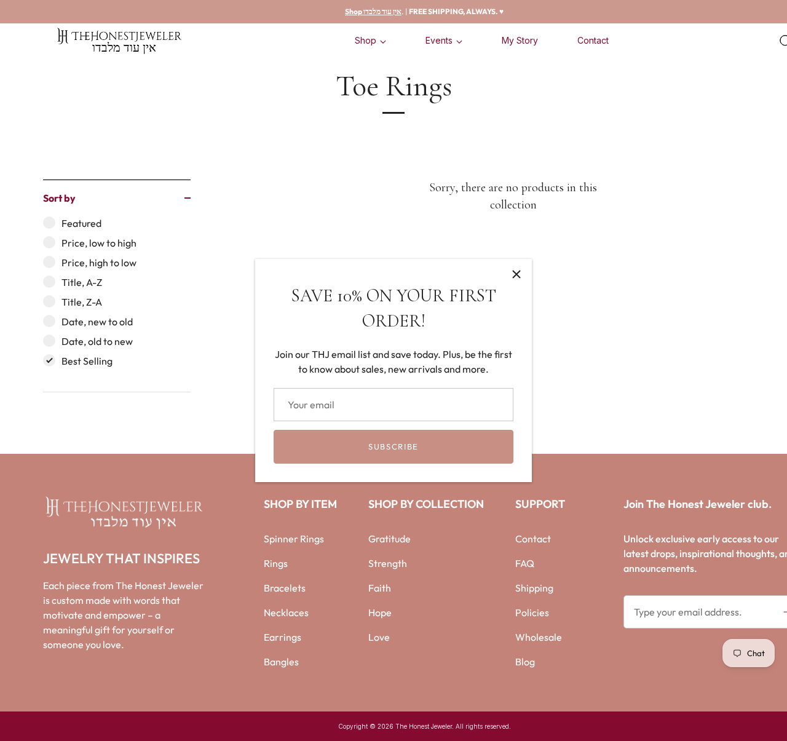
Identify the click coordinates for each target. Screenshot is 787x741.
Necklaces (286, 612)
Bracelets (285, 588)
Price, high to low (98, 262)
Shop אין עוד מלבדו (373, 11)
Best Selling (87, 361)
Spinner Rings (294, 539)
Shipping (534, 588)
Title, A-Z (81, 282)
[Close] (516, 274)
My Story (520, 40)
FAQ (524, 563)
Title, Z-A (81, 302)
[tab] (117, 304)
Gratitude (389, 539)
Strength (387, 563)
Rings (276, 563)
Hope (380, 612)
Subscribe (393, 446)
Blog (525, 662)
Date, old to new (97, 341)
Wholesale (538, 637)
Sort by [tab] (59, 198)
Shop (365, 40)
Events (439, 40)
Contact (593, 40)
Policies (532, 612)
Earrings (282, 637)
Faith (379, 588)
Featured (81, 223)
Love (379, 637)
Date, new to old (97, 321)
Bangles (281, 662)
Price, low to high (98, 243)
